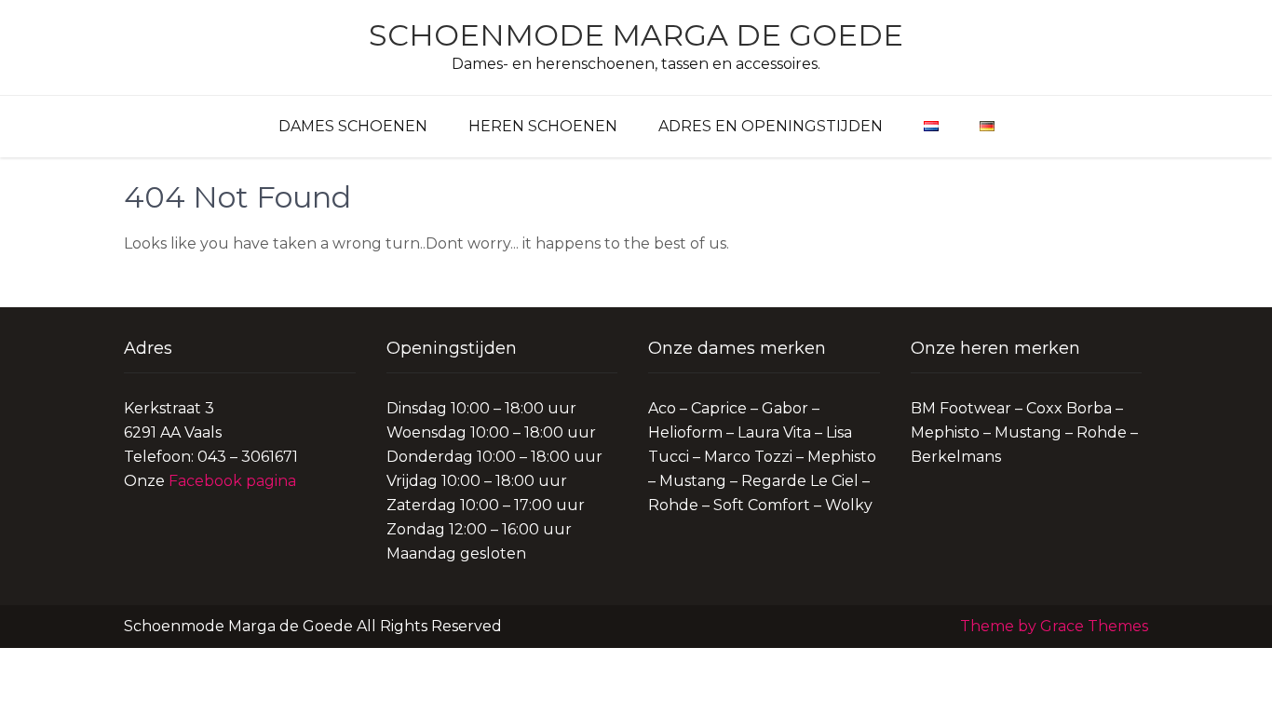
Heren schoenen (542, 126)
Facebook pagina (232, 481)
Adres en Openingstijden (770, 126)
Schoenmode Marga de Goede (636, 35)
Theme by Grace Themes (1054, 626)
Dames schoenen (352, 126)
